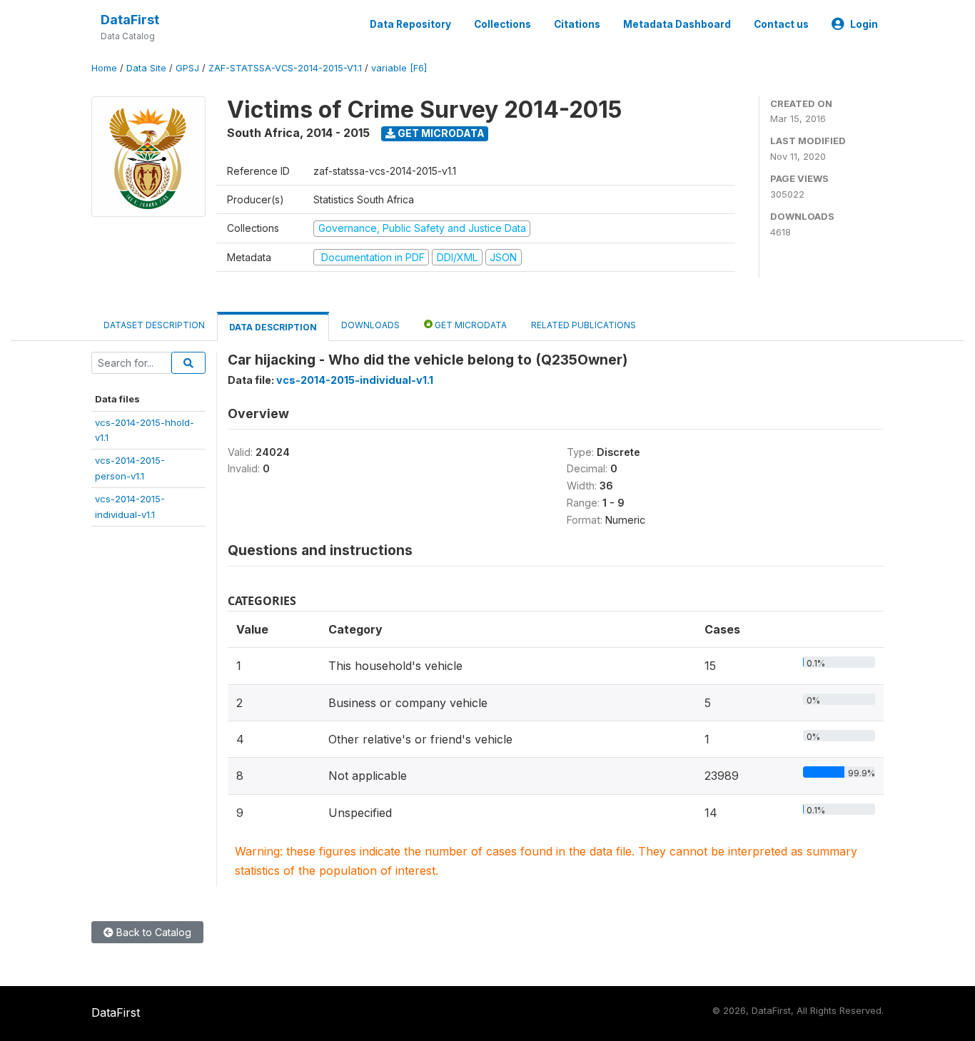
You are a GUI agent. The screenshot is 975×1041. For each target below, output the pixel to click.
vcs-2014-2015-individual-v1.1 (354, 380)
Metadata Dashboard (677, 24)
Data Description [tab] (273, 327)
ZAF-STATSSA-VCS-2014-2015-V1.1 (285, 68)
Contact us (781, 24)
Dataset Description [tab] (154, 325)
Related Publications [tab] (583, 325)
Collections (502, 24)
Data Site (146, 68)
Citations (577, 24)
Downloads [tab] (370, 325)
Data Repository (410, 24)
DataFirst (130, 19)
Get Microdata (440, 133)
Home (104, 68)
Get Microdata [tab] (470, 325)
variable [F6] (399, 68)
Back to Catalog (152, 932)
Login (864, 24)
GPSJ (187, 68)
